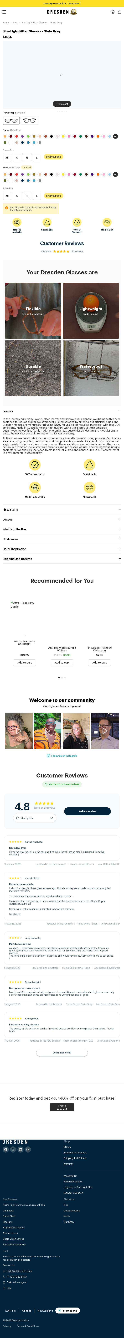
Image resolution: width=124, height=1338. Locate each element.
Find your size (53, 156)
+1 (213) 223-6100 (17, 1276)
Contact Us (9, 1265)
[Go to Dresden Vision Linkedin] (20, 1149)
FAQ (9, 1287)
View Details (86, 3)
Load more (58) (62, 1053)
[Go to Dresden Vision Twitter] (13, 1149)
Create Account (62, 1107)
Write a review (87, 811)
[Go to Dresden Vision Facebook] (6, 1149)
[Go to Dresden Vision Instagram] (28, 1149)
